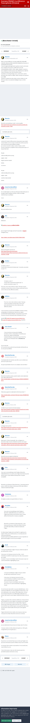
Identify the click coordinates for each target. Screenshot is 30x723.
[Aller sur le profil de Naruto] (2, 57)
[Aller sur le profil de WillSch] (2, 297)
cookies (13, 712)
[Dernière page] (28, 51)
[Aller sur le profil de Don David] (2, 327)
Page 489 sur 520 (16, 51)
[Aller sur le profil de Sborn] (2, 637)
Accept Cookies (7, 720)
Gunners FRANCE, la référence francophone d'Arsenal (13, 2)
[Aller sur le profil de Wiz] (2, 216)
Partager (8, 664)
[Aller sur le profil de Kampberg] (2, 568)
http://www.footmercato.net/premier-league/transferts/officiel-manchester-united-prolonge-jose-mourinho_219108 (14, 253)
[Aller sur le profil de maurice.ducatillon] (2, 187)
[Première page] (2, 51)
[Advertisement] (15, 23)
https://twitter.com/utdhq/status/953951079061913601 (13, 237)
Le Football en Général (15, 46)
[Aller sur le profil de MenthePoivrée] (2, 356)
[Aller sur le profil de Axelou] (2, 261)
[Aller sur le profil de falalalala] (2, 495)
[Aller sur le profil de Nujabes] (2, 506)
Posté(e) (11, 58)
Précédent (6, 51)
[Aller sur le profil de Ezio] (2, 468)
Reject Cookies (17, 720)
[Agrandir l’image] (15, 318)
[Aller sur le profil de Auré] (2, 545)
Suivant (24, 51)
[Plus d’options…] (27, 58)
